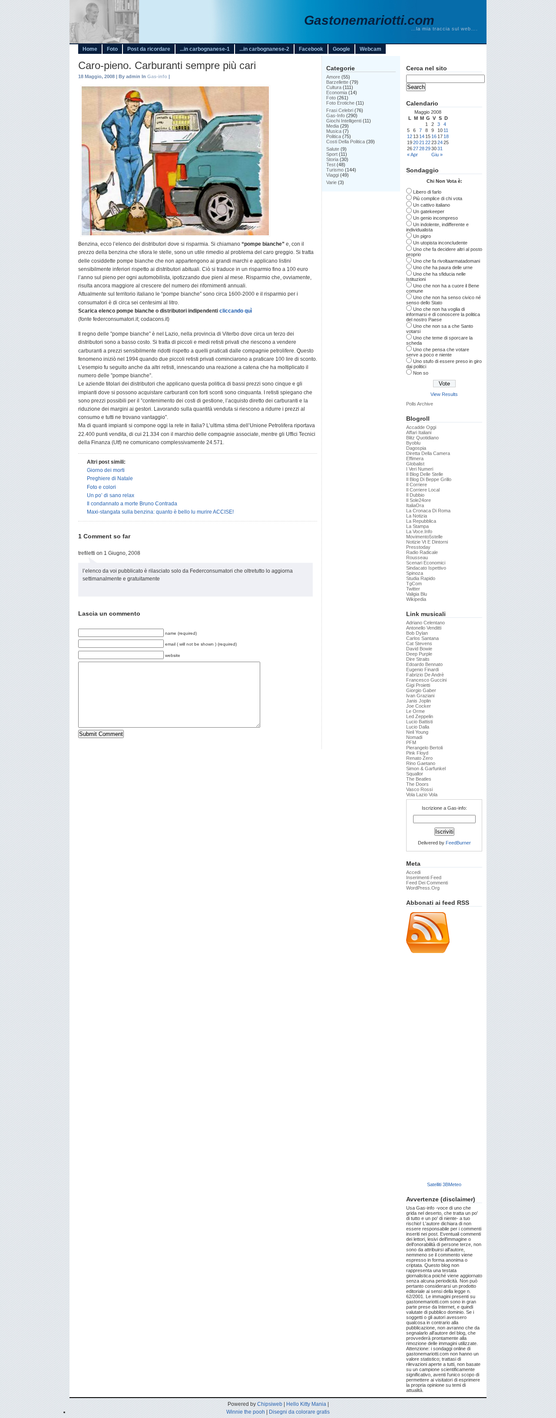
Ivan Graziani (420, 695)
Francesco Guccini (426, 680)
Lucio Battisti (419, 721)
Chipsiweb (269, 1404)
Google (341, 49)
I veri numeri (419, 469)
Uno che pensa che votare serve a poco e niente (437, 352)
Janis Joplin (418, 700)
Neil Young (417, 732)
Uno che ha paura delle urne (443, 267)
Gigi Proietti (418, 685)
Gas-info (157, 76)
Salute (332, 149)
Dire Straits (418, 659)
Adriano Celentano (425, 622)
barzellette (337, 82)
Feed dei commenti (427, 882)
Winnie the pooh (245, 1412)
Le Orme (415, 711)
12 (409, 136)
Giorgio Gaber (421, 690)
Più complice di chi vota (437, 198)
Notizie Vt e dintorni (427, 541)
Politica (333, 136)
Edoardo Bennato (424, 664)
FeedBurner (458, 842)
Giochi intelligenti (343, 120)
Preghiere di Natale (110, 478)
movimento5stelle (424, 536)
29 (427, 148)
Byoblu (413, 442)
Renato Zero (419, 758)
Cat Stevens (419, 643)
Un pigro (422, 236)
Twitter (413, 588)
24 (440, 142)
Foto (112, 49)
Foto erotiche (340, 103)
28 (421, 148)
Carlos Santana (422, 638)
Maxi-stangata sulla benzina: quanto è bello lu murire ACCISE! (160, 512)
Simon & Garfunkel (426, 768)
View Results (444, 394)
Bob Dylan (417, 633)
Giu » (437, 154)
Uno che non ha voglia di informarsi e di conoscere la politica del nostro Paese (443, 314)
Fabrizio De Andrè (425, 674)
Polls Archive (419, 403)
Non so (420, 373)
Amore (333, 76)
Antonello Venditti (423, 627)
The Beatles (418, 779)
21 (421, 142)
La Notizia (416, 515)
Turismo (335, 169)
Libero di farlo (427, 192)
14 (421, 136)
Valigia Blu (416, 594)
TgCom (414, 583)
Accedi (413, 872)
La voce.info (419, 531)
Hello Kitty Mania (306, 1404)
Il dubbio (415, 495)
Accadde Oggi (421, 427)
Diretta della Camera (428, 453)
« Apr (412, 154)
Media (332, 126)
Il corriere (416, 484)
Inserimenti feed (423, 877)
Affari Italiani (418, 432)
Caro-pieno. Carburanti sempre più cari (167, 65)
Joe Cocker (418, 706)
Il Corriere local (423, 489)
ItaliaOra (415, 505)
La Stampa (417, 526)
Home (90, 49)
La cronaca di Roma (428, 510)
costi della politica (345, 141)
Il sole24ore (418, 500)
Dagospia (416, 448)
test (330, 164)
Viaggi (332, 175)
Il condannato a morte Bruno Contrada (132, 504)
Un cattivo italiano (431, 205)
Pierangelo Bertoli (424, 747)
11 (445, 130)
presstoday (418, 547)
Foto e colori (101, 487)
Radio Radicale (422, 552)
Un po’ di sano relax (110, 495)
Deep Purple (419, 653)
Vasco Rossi (419, 789)
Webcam (370, 49)
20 (415, 142)
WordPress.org (423, 887)
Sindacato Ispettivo (426, 567)
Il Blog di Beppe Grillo (428, 479)
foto (331, 97)
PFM (411, 742)
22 (427, 142)
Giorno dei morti (106, 470)
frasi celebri (339, 110)
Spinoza (414, 573)
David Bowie (419, 648)
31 (440, 148)
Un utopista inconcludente (440, 242)
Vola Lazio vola (421, 794)
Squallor (414, 773)
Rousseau (417, 557)
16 (434, 136)
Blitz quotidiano (422, 437)
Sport (332, 154)
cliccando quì (235, 311)
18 (446, 136)
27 (415, 148)
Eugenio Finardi (422, 669)
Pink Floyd (417, 752)
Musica (333, 131)
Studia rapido (420, 578)
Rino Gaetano (420, 763)
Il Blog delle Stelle (424, 474)
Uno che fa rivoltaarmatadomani (446, 261)
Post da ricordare (148, 49)
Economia (336, 92)
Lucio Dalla (417, 726)
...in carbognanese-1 (205, 49)
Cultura (333, 87)
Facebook (311, 49)
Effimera (415, 458)
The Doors (417, 784)
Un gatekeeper (428, 211)
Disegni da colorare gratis (299, 1412)
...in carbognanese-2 (264, 49)
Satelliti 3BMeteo (444, 1184)
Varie (331, 182)
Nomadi (414, 737)
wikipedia (416, 599)
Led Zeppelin (419, 716)
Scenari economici (425, 562)
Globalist (415, 463)
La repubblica (421, 521)
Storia (332, 159)
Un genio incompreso (435, 218)
